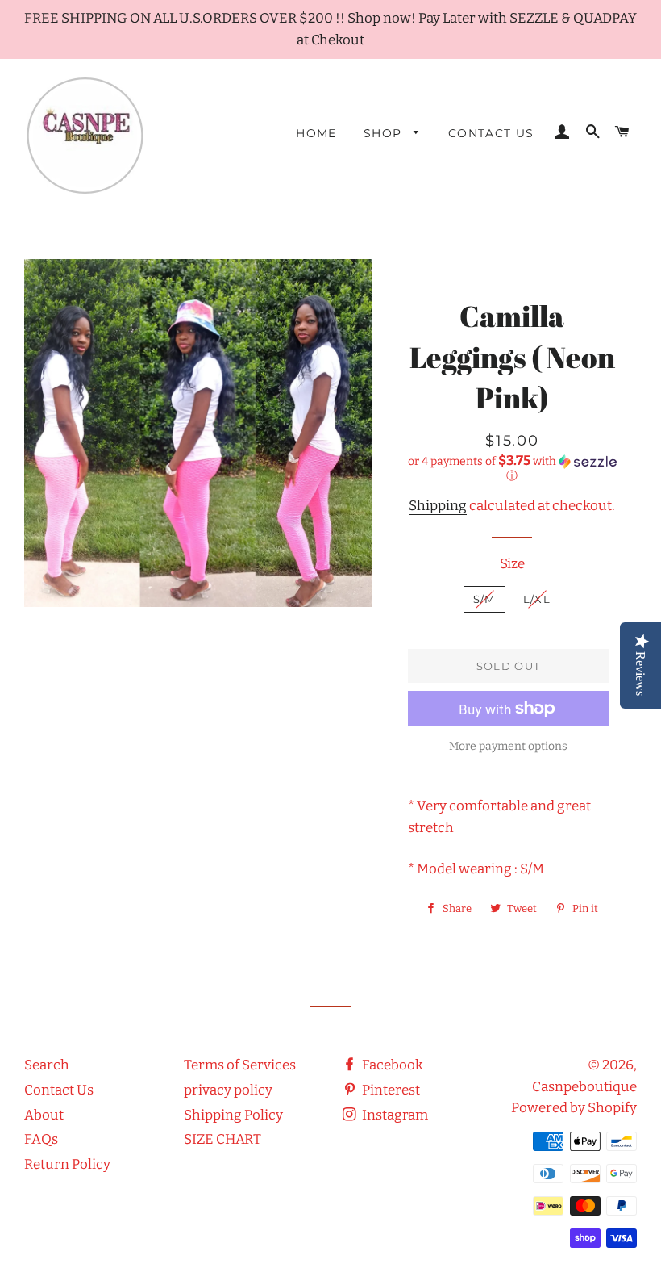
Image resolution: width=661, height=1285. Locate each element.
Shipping (438, 505)
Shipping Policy (233, 1115)
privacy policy (228, 1090)
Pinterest (390, 1090)
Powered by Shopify (574, 1107)
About (44, 1115)
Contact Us (491, 133)
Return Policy (67, 1164)
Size (512, 563)
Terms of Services (240, 1065)
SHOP (385, 133)
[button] (512, 468)
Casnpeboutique (584, 1086)
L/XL (537, 598)
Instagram (394, 1115)
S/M (484, 598)
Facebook (391, 1065)
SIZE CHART (222, 1139)
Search (46, 1065)
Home (316, 133)
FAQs (41, 1139)
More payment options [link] (508, 746)
